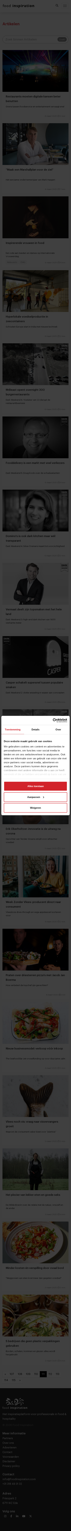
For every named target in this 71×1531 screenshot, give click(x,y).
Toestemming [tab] (12, 729)
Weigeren (35, 807)
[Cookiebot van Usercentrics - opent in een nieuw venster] (52, 720)
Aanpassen (33, 796)
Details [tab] (36, 729)
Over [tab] (58, 729)
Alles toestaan (35, 786)
